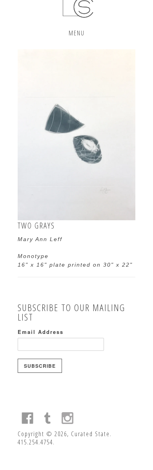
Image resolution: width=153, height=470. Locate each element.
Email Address (41, 331)
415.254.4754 (35, 442)
